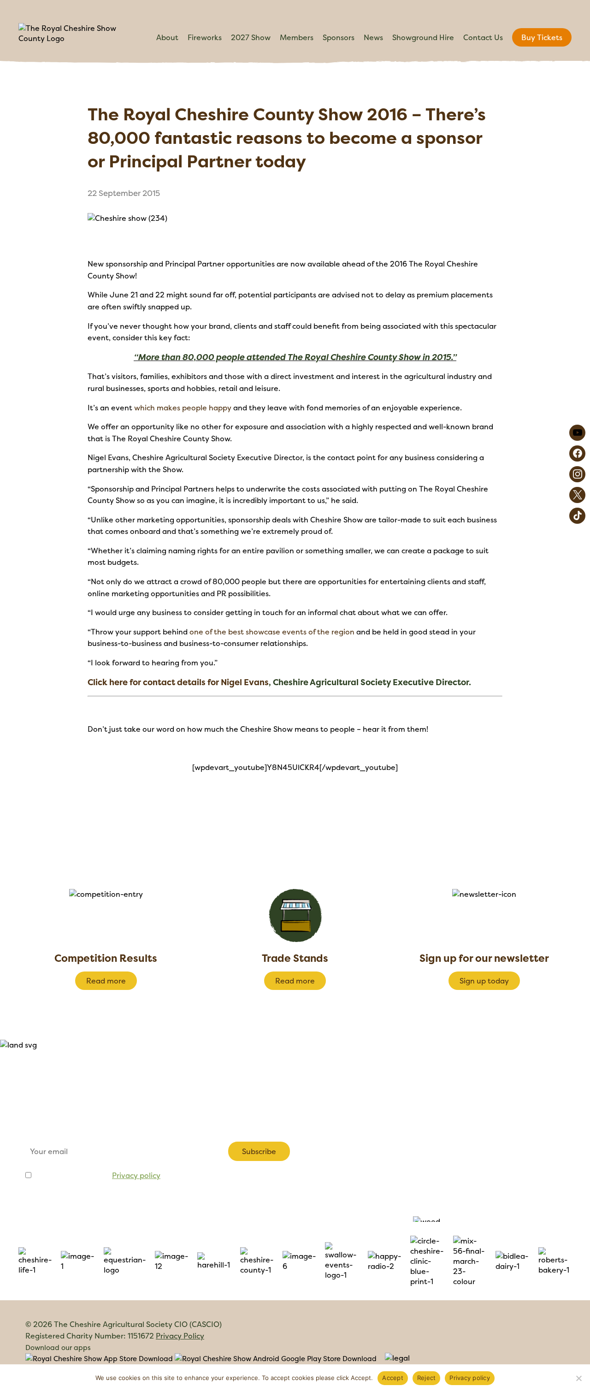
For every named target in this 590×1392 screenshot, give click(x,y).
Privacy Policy (180, 1336)
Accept (392, 1377)
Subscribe (259, 1151)
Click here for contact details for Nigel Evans (178, 682)
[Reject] (578, 1378)
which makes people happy (182, 408)
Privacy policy (136, 1175)
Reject (426, 1377)
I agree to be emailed (96, 1175)
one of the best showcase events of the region (271, 632)
